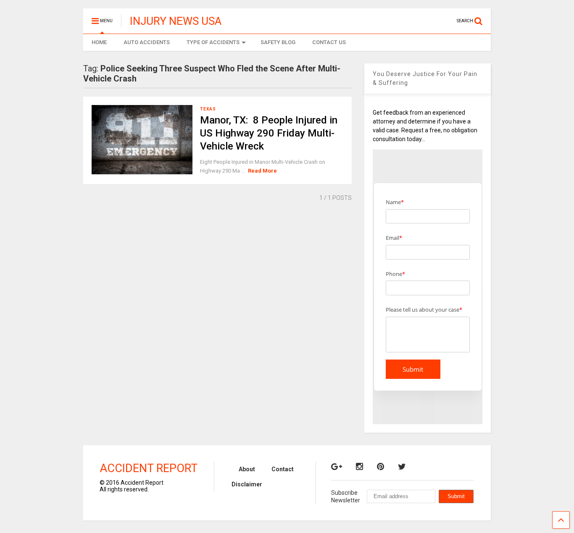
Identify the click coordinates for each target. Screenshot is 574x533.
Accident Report (148, 468)
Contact (282, 469)
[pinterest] (380, 467)
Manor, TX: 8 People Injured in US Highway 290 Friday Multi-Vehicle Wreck (268, 133)
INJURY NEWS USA (175, 21)
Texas (208, 109)
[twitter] (402, 467)
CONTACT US (329, 42)
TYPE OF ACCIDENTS (213, 42)
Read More (262, 171)
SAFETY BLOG (278, 42)
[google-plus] (336, 467)
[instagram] (359, 467)
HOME (99, 42)
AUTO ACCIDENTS (147, 42)
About (247, 469)
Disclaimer (247, 484)
